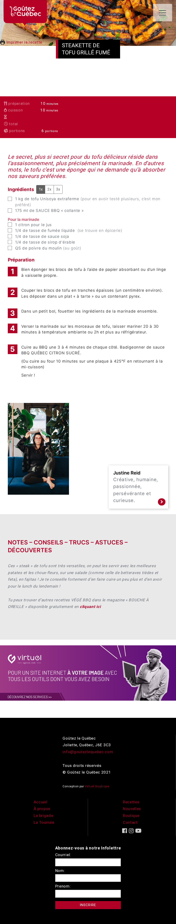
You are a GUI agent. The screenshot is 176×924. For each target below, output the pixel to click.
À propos (42, 808)
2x (49, 189)
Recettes (131, 802)
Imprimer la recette (23, 42)
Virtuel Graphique (97, 786)
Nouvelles (132, 808)
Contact (130, 822)
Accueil (40, 802)
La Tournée (44, 822)
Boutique (131, 815)
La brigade (43, 815)
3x (58, 189)
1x (41, 189)
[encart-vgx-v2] (88, 672)
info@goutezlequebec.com (88, 751)
